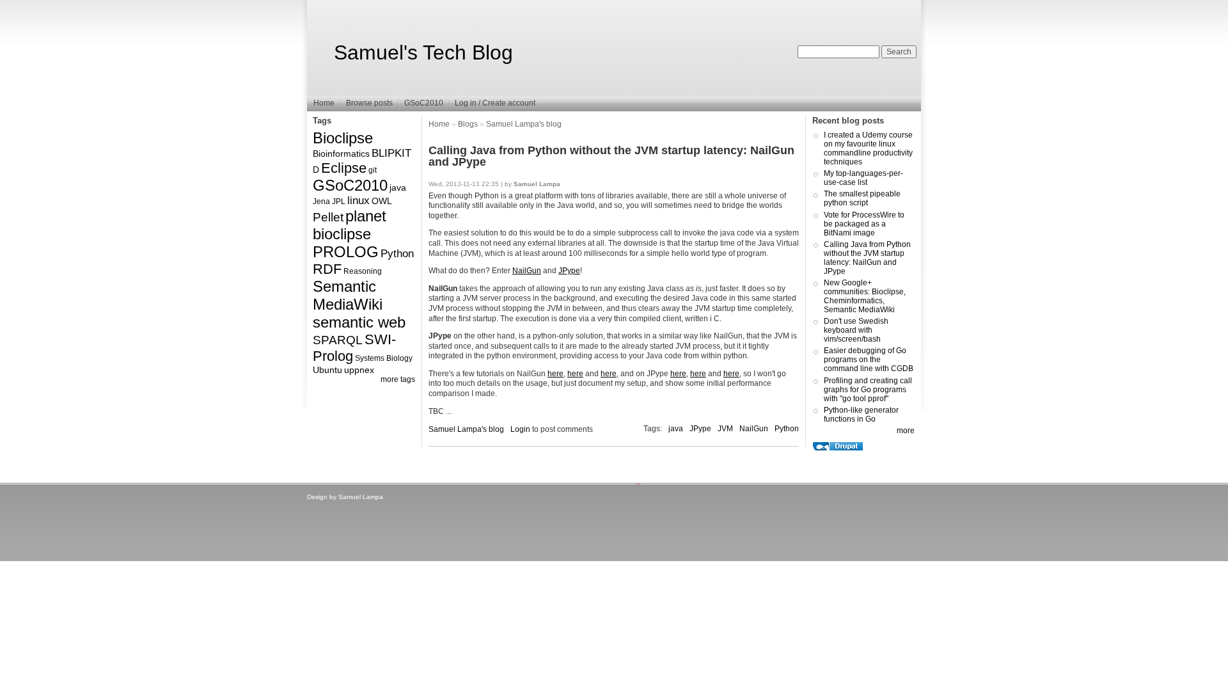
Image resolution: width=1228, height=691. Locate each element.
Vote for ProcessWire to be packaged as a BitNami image (864, 223)
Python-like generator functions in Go (861, 415)
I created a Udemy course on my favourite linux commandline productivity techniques (868, 148)
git (372, 170)
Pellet (328, 217)
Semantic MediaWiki (347, 295)
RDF (327, 269)
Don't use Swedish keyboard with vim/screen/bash (856, 330)
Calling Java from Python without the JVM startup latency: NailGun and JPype (867, 258)
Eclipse (343, 168)
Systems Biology (384, 358)
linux (358, 201)
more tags (398, 379)
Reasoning (362, 271)
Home (324, 103)
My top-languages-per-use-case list (863, 178)
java (398, 187)
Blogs (468, 124)
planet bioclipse (349, 224)
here (555, 373)
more (906, 430)
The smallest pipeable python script (862, 198)
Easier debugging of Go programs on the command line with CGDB (868, 359)
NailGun (526, 270)
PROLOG (346, 251)
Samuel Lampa (360, 496)
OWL (382, 201)
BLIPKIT (391, 153)
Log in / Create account (495, 103)
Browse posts (369, 103)
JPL (338, 201)
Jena (321, 201)
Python (397, 254)
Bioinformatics (341, 153)
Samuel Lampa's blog (524, 124)
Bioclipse (343, 138)
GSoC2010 (423, 103)
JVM (725, 428)
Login (520, 429)
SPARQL (338, 340)
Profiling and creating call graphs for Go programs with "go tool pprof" (868, 389)
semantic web (359, 322)
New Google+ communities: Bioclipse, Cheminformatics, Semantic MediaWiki (865, 296)
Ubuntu (327, 370)
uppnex (359, 370)
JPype (569, 270)
